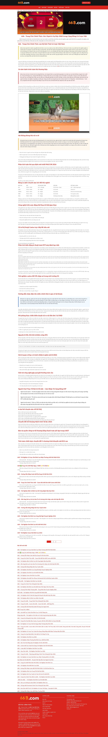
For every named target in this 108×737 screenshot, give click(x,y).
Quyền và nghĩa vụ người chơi (49, 712)
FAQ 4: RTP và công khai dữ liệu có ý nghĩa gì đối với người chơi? (32, 416)
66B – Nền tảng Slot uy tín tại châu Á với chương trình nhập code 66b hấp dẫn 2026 (40, 499)
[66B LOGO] (23, 3)
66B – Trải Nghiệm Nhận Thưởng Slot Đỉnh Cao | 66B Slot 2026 (33, 639)
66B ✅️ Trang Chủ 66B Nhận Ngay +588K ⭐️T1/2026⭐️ (33, 465)
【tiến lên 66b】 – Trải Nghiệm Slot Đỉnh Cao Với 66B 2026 (32, 679)
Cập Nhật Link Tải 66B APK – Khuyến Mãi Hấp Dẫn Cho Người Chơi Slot (35, 659)
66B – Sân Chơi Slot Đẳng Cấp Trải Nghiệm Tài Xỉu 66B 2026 (32, 642)
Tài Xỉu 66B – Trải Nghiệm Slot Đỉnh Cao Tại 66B (29, 581)
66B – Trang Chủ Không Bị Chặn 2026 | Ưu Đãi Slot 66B (31, 618)
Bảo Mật (44, 699)
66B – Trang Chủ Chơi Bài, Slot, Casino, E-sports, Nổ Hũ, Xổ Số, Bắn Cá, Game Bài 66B (38, 621)
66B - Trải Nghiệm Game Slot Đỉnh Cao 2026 (29, 533)
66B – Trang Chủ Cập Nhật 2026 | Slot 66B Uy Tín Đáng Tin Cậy (33, 634)
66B (58, 66)
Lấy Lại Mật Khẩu (46, 706)
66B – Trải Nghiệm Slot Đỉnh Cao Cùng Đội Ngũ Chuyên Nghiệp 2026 (36, 516)
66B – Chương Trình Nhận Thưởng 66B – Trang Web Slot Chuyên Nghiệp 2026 (36, 589)
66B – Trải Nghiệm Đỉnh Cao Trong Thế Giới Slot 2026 (30, 671)
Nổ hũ (43, 717)
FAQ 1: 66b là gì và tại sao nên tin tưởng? (27, 412)
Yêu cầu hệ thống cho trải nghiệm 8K (26, 243)
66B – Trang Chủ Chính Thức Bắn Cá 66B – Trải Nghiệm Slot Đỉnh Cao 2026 (36, 677)
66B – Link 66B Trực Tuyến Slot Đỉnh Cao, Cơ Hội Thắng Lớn (32, 612)
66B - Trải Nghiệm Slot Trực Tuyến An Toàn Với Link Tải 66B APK (33, 674)
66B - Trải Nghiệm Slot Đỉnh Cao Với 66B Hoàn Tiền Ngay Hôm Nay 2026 (35, 586)
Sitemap (30, 731)
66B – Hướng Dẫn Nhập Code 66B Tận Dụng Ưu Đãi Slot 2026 (34, 474)
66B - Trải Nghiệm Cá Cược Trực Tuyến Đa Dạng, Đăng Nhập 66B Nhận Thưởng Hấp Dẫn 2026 (41, 631)
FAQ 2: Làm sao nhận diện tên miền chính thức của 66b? (30, 413)
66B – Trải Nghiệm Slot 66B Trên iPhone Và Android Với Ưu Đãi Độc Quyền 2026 (37, 578)
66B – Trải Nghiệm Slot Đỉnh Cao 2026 (27, 637)
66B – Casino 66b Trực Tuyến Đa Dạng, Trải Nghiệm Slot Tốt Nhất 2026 (35, 645)
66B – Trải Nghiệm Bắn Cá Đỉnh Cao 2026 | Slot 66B (30, 598)
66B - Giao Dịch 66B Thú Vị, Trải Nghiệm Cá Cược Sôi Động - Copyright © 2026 (37, 688)
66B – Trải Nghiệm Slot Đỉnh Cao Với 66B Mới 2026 (31, 524)
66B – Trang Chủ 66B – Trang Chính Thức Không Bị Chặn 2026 (32, 601)
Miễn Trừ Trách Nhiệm (47, 704)
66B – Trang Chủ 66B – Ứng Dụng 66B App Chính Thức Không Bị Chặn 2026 (36, 654)
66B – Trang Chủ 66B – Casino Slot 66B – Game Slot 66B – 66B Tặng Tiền (35, 604)
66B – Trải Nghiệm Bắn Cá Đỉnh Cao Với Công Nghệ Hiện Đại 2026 (35, 491)
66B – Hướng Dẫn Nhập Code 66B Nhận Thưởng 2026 (31, 691)
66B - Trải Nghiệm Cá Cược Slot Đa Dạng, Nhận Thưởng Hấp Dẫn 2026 (35, 623)
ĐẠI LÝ (43, 703)
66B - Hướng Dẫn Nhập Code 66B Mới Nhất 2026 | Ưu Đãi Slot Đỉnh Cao (35, 668)
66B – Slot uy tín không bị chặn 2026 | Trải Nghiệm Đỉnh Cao (32, 682)
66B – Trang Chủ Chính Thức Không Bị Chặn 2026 (29, 584)
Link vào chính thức (46, 708)
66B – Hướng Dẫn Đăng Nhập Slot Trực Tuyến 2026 (31, 507)
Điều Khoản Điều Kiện (47, 715)
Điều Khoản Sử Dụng (47, 701)
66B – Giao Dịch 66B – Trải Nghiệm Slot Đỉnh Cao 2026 (31, 651)
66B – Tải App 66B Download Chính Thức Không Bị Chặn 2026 (32, 685)
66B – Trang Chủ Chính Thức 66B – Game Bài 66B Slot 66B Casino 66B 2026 (38, 482)
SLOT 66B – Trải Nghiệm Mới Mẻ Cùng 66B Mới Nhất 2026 (32, 592)
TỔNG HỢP (45, 714)
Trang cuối (59, 541)
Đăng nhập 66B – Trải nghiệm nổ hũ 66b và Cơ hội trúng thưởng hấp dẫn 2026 (36, 615)
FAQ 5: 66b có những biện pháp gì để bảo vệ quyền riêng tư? (31, 418)
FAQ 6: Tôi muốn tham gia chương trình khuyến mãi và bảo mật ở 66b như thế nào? (36, 419)
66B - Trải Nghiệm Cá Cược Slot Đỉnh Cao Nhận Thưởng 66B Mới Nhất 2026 (38, 457)
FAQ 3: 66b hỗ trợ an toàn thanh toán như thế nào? (29, 415)
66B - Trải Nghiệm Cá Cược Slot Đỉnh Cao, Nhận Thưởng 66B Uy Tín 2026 (35, 657)
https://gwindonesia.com (76, 700)
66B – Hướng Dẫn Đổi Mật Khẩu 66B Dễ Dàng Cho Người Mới (33, 606)
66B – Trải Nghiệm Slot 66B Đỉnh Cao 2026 (28, 665)
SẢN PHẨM (45, 710)
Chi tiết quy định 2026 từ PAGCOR (26, 180)
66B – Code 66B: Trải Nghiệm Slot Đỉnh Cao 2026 (29, 648)
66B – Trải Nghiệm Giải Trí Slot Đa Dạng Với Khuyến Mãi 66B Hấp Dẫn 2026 (36, 595)
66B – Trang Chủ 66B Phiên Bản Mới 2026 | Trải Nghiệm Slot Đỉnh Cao (34, 662)
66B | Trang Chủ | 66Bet (23, 609)
